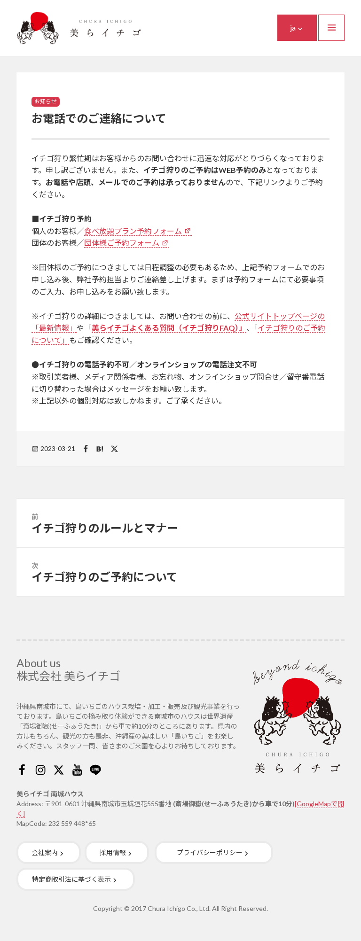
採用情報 (113, 852)
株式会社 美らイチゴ (68, 676)
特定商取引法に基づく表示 (71, 879)
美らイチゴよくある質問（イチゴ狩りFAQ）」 (169, 327)
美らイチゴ (78, 28)
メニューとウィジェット (331, 28)
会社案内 (44, 852)
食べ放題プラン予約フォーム (133, 230)
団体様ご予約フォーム (121, 242)
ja (293, 27)
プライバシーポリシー (210, 852)
